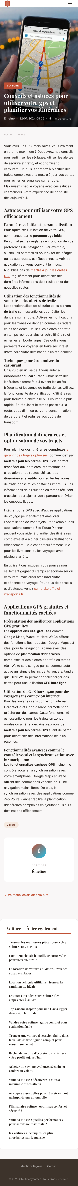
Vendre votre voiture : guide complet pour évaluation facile (38, 1024)
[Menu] (70, 3)
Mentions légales (31, 1166)
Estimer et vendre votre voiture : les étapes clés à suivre (34, 998)
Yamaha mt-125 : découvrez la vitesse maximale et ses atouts (35, 1082)
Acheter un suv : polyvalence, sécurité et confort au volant (37, 1068)
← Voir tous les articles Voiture (26, 895)
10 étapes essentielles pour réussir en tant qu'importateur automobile (38, 1095)
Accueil (8, 134)
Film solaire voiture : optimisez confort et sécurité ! (38, 1108)
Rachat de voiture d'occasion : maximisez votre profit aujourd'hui (37, 1055)
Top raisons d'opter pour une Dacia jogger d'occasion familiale (38, 1011)
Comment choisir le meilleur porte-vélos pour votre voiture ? (37, 958)
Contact (52, 1166)
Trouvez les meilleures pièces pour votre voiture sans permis (37, 944)
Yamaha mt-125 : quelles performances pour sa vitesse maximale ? (36, 1122)
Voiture (13, 85)
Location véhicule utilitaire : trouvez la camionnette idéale (36, 984)
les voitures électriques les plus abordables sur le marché (31, 1135)
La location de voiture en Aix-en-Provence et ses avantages (38, 971)
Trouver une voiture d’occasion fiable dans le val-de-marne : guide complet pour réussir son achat (39, 1039)
